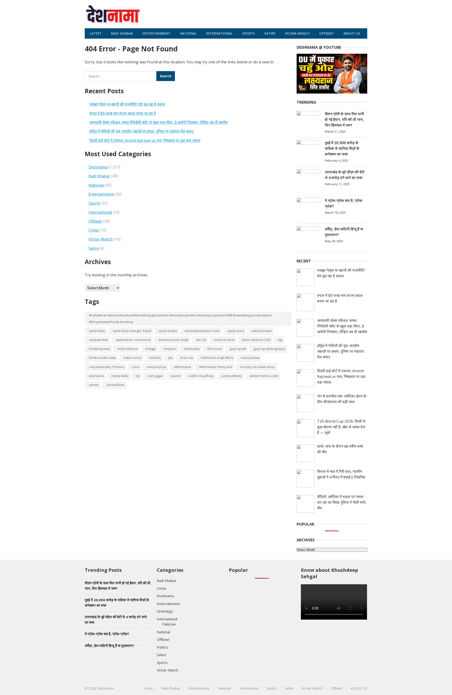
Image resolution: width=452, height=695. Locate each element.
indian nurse (132, 358)
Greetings (165, 611)
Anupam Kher (98, 340)
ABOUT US (351, 33)
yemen (94, 385)
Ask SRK (201, 340)
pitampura (96, 376)
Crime (94, 230)
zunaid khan (115, 385)
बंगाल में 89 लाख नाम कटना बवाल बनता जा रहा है (122, 113)
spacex (175, 376)
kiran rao (186, 358)
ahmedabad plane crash (202, 331)
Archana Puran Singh (173, 340)
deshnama (192, 349)
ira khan (155, 358)
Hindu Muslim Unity (102, 358)
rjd (138, 376)
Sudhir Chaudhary (201, 376)
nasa (135, 367)
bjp (280, 340)
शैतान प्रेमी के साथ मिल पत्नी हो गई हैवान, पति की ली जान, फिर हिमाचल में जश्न (344, 119)
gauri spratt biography (269, 349)
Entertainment (156, 33)
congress (170, 349)
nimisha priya (156, 367)
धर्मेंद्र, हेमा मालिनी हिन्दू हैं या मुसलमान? (109, 645)
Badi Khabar (122, 33)
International (219, 33)
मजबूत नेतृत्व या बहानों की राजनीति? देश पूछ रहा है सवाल (127, 104)
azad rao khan (224, 340)
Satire (269, 33)
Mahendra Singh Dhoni (217, 358)
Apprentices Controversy (133, 340)
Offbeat (326, 33)
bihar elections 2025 (256, 340)
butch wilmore (128, 349)
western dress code (264, 376)
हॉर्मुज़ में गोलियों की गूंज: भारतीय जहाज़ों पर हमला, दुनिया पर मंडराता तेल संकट (141, 131)
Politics (162, 647)
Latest (95, 33)
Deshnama (98, 167)
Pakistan (169, 624)
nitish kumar (182, 367)
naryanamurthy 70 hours (107, 367)
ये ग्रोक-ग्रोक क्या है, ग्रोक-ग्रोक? (107, 633)
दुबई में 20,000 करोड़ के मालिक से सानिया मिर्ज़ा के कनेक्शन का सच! (342, 148)
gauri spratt (238, 349)
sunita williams (231, 376)
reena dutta (119, 376)
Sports (248, 33)
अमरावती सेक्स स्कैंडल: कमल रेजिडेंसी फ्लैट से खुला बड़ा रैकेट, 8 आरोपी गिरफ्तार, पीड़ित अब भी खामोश (158, 122)
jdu (170, 358)
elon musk (214, 349)
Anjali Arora (235, 331)
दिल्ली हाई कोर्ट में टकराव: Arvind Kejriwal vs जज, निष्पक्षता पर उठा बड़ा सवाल (144, 140)
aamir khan (97, 331)
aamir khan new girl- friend (132, 331)
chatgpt (150, 349)
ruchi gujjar (155, 376)
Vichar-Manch (297, 33)
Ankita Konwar (261, 331)
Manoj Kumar (250, 358)
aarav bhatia (168, 331)
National (188, 33)
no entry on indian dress (257, 367)
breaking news (99, 349)
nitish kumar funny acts (215, 367)
